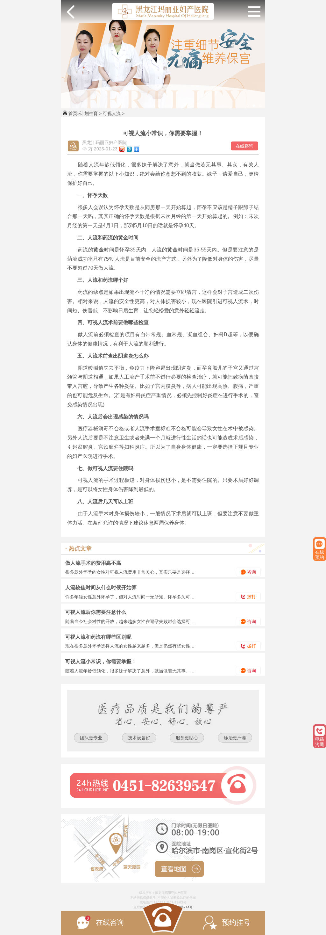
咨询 (251, 572)
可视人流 (112, 113)
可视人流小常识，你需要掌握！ (101, 661)
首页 (72, 113)
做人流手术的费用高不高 (93, 563)
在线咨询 (244, 146)
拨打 (251, 596)
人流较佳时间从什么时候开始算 (101, 587)
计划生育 (89, 113)
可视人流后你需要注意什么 (95, 612)
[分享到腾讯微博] (129, 149)
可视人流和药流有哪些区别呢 (98, 637)
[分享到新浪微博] (122, 149)
